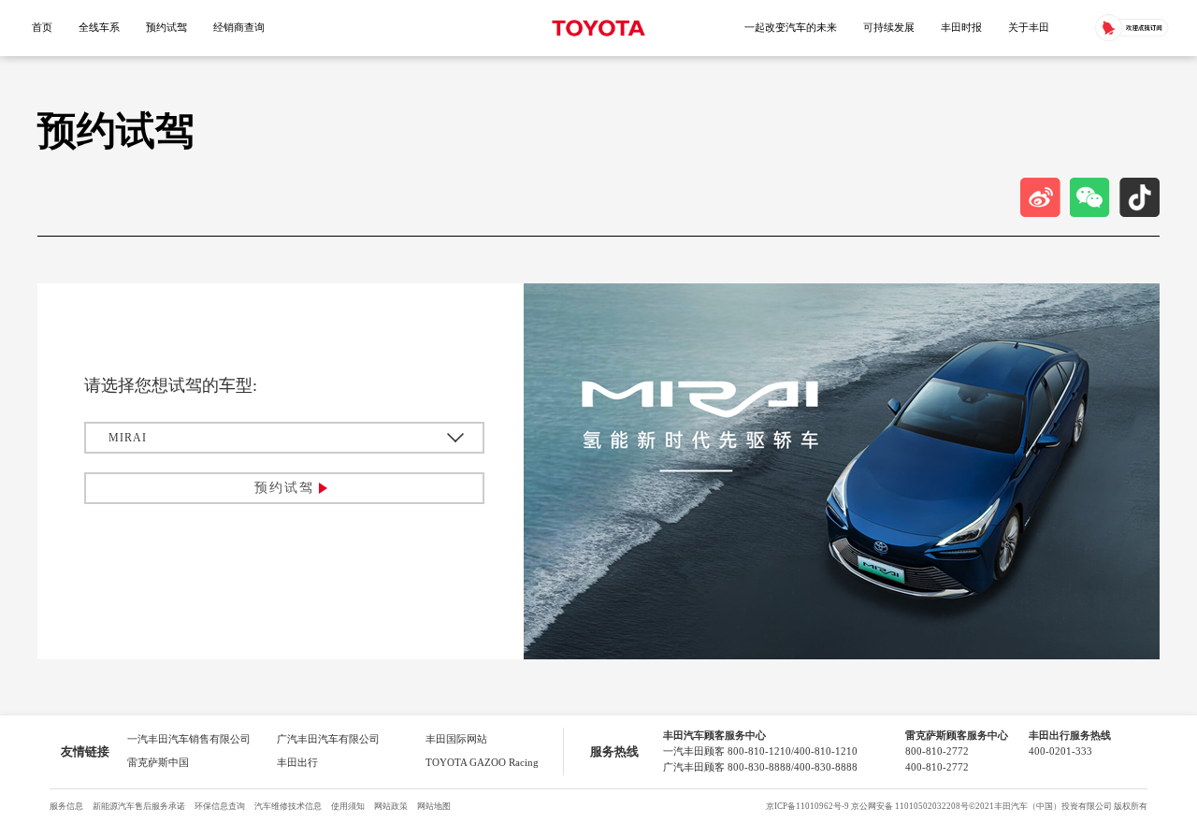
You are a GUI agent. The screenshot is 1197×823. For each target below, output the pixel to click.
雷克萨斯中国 (158, 763)
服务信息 (66, 806)
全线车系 (99, 27)
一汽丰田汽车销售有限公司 (189, 739)
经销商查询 (239, 27)
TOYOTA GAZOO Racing (482, 763)
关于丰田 (1028, 27)
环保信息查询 (220, 806)
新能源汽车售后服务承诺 (139, 806)
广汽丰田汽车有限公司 (328, 739)
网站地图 (434, 806)
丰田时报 (961, 27)
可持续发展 (889, 27)
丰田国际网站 (456, 739)
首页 (42, 27)
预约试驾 (166, 27)
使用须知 (348, 806)
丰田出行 (297, 763)
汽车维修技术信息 (288, 806)
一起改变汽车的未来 (790, 27)
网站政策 (391, 806)
